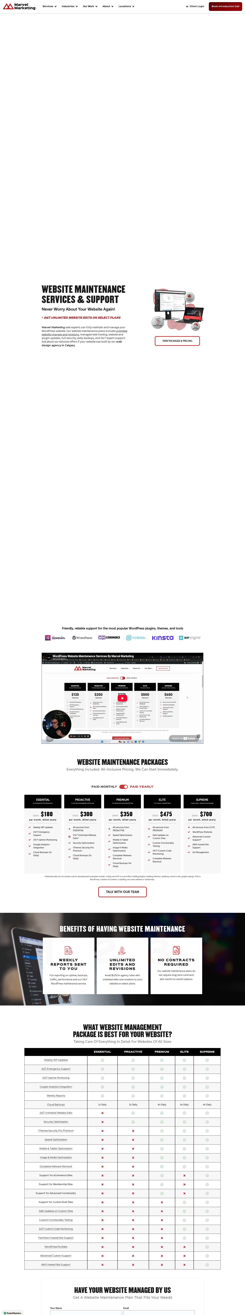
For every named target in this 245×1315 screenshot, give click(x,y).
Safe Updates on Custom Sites (56, 1211)
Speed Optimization (56, 1139)
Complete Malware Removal (56, 1166)
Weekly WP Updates (56, 1060)
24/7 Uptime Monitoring (55, 1077)
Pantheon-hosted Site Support (56, 1237)
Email (126, 1308)
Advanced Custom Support (55, 1255)
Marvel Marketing (53, 327)
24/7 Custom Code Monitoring (56, 1229)
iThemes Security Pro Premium (56, 1130)
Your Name (56, 1308)
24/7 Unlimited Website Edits (56, 1112)
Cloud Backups (56, 1104)
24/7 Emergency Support (55, 1069)
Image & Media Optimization (56, 1157)
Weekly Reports (56, 1095)
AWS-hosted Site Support (55, 1264)
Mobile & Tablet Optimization (55, 1148)
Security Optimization (56, 1121)
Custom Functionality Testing (56, 1220)
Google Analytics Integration (56, 1086)
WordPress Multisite (56, 1246)
